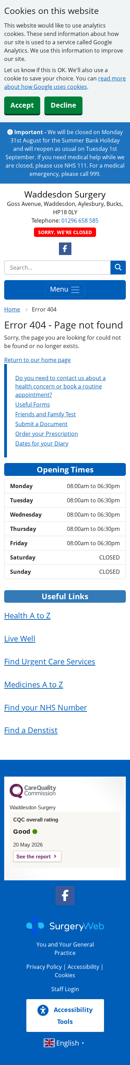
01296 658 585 (79, 220)
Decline (63, 105)
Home (12, 309)
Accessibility (83, 967)
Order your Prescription (46, 434)
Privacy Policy (44, 967)
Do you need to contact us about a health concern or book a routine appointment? (60, 386)
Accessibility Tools (72, 1015)
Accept (22, 105)
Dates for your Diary (41, 443)
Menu (60, 289)
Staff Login (65, 989)
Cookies (65, 975)
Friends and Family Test (45, 414)
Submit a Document (41, 424)
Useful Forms (32, 404)
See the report (33, 856)
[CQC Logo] (33, 797)
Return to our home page (37, 360)
